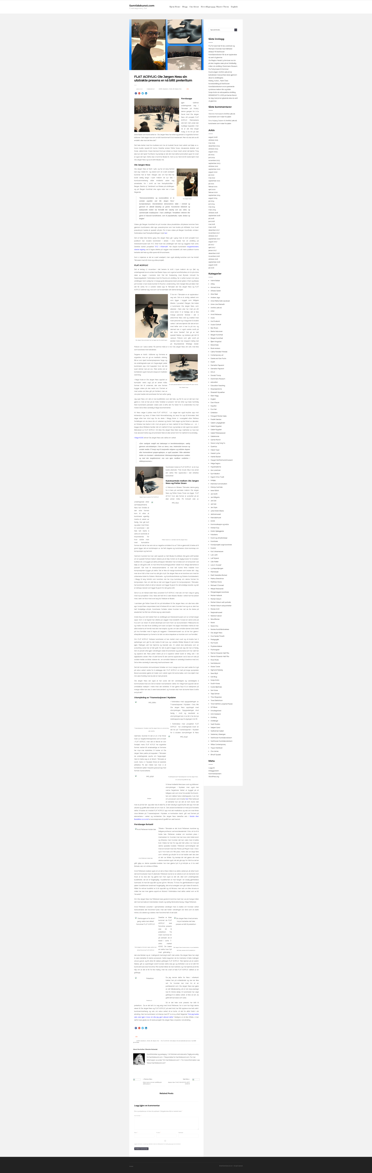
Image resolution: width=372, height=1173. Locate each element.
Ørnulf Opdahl (216, 755)
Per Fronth (214, 643)
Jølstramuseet (216, 514)
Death (213, 362)
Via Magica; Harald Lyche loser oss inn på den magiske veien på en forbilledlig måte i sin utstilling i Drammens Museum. (223, 63)
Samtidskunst (215, 663)
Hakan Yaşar (215, 450)
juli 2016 (211, 268)
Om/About (194, 7)
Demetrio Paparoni (217, 365)
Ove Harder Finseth (217, 636)
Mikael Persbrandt (217, 589)
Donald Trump (216, 375)
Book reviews (215, 348)
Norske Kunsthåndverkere (220, 629)
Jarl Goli (213, 501)
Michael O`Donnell (217, 585)
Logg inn (211, 768)
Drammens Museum (218, 379)
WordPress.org (213, 777)
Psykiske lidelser (216, 646)
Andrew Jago (215, 297)
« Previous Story (147, 1079)
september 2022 (214, 169)
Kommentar (137, 1115)
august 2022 (212, 172)
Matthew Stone (216, 582)
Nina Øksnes (215, 619)
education (214, 382)
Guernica (214, 446)
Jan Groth (214, 494)
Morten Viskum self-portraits (221, 602)
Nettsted (180, 1132)
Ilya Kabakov (215, 474)
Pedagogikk (215, 639)
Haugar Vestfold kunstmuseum (222, 460)
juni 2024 (211, 157)
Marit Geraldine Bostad (219, 575)
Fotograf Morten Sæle (218, 416)
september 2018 (214, 216)
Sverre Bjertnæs (216, 687)
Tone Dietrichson (217, 700)
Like (187, 89)
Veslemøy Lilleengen (218, 734)
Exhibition (214, 413)
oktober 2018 (213, 213)
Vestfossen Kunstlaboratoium (221, 738)
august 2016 (212, 265)
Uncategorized (216, 711)
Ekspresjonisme (216, 389)
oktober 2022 (213, 166)
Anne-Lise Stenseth (218, 304)
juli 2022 (211, 175)
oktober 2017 (213, 236)
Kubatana (214, 534)
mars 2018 (212, 227)
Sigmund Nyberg (217, 670)
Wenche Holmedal (151, 1049)
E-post (158, 1132)
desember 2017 (214, 230)
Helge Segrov (215, 463)
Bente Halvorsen (217, 331)
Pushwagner (215, 650)
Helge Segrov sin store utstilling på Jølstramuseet (152, 1083)
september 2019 (214, 195)
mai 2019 (211, 207)
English (234, 7)
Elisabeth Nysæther (218, 392)
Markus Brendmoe (217, 578)
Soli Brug (214, 677)
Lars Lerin (214, 555)
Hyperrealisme (216, 467)
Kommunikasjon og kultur (220, 524)
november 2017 (214, 233)
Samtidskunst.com (141, 5)
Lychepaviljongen (217, 568)
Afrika (213, 284)
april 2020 (212, 189)
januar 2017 (212, 250)
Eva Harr (214, 409)
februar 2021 (212, 186)
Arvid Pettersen (216, 314)
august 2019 (212, 198)
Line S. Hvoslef (216, 565)
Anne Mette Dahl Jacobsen (220, 301)
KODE (160, 89)
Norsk (170, 89)
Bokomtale (215, 345)
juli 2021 (211, 184)
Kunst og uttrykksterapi (219, 538)
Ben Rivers (214, 328)
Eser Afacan (215, 402)
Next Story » (186, 1079)
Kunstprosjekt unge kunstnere (221, 545)
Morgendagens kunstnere (220, 592)
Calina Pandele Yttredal (219, 352)
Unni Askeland (216, 714)
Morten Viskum (216, 599)
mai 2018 (211, 224)
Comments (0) (150, 89)
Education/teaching (218, 385)
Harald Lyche (215, 453)
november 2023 (214, 160)
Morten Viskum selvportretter (221, 606)
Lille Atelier (214, 562)
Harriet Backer (216, 457)
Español (213, 406)
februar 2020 (213, 192)
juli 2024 (211, 155)
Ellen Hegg (214, 396)
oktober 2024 (213, 149)
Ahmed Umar (215, 287)
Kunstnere (165, 89)
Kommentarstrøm (214, 774)
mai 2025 (211, 143)
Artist (212, 311)
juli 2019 (211, 201)
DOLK (213, 372)
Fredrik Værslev (216, 419)
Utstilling (214, 717)
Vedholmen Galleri (217, 731)
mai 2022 (211, 178)
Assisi (213, 318)
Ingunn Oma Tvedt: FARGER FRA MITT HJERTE (179, 1083)
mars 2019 (212, 210)
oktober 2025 (213, 140)
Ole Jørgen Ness (177, 89)
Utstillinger (214, 721)
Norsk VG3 (214, 626)
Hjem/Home (175, 7)
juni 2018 (211, 221)
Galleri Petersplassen (218, 433)
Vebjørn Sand (215, 727)
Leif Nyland (215, 558)
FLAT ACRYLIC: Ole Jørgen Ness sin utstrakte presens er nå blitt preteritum (163, 78)
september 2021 (214, 181)
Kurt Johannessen (217, 551)
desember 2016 (214, 253)
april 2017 (211, 247)
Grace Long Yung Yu (218, 443)
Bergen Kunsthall (217, 335)
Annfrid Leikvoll (216, 308)
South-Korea (215, 683)
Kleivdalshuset (216, 518)
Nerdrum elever (216, 616)
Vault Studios (215, 724)
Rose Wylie (215, 660)
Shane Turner (215, 667)
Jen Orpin (214, 507)
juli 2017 (211, 245)
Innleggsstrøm (213, 771)
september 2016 (214, 262)
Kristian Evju (215, 528)
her (165, 233)
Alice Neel (214, 294)
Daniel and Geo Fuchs (218, 358)
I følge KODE (139, 438)
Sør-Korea (214, 690)
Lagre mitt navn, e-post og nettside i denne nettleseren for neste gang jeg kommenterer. (157, 1144)
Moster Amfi (215, 609)
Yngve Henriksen (217, 748)
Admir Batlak (215, 281)
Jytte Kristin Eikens (217, 511)
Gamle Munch (216, 440)
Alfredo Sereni (216, 291)
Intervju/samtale (217, 487)
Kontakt (131, 1166)
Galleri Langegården (218, 423)
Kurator (213, 548)
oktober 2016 (213, 259)
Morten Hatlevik (216, 595)
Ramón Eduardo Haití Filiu (220, 656)
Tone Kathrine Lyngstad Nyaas (222, 704)
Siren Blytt (214, 673)
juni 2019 (211, 204)
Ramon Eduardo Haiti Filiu (220, 653)
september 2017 (214, 239)
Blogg (184, 7)
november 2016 (214, 256)
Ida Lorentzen (216, 470)
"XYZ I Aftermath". (161, 247)
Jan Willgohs (215, 497)
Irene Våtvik (215, 490)
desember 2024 (214, 146)
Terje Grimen (215, 694)
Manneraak (214, 572)
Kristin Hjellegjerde (217, 531)
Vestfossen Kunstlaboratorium (221, 741)
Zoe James (215, 751)
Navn (136, 1132)
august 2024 (212, 152)
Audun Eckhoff (216, 325)
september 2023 (214, 163)
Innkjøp (213, 480)
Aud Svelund (215, 321)
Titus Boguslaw (216, 697)
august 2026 (212, 137)
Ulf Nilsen (214, 707)
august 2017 (212, 242)
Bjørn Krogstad (216, 341)
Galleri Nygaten (216, 426)
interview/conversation (219, 484)
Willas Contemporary (218, 744)
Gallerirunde (215, 436)
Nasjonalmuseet (216, 612)
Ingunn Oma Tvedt (217, 477)
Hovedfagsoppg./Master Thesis (215, 7)
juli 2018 (211, 218)
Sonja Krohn (215, 680)
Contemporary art (217, 355)
